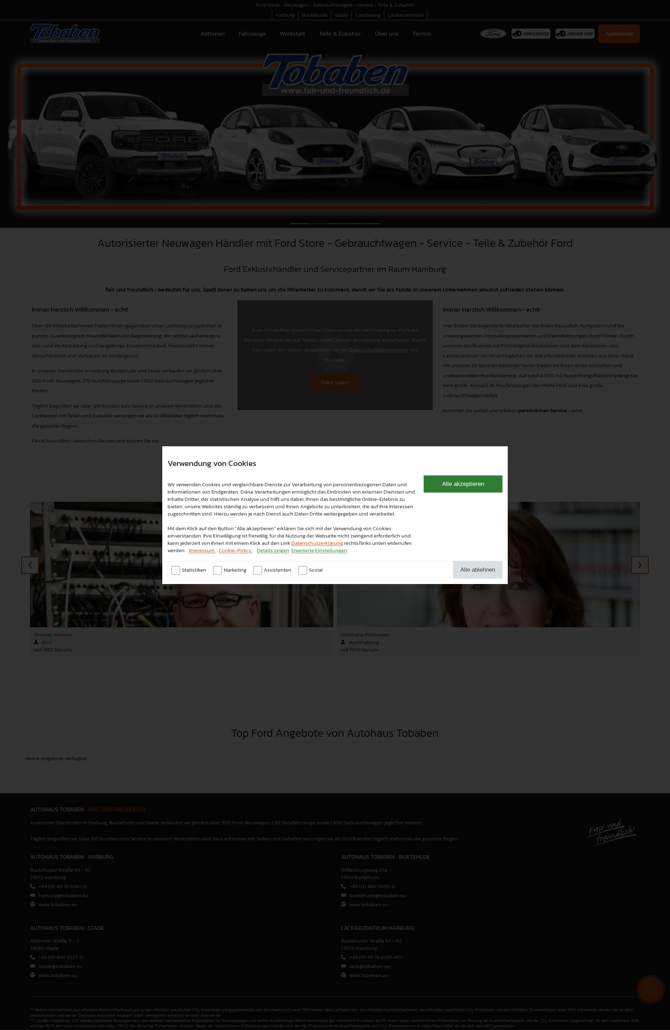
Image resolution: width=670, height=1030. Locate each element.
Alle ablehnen (477, 569)
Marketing (235, 570)
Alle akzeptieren (463, 483)
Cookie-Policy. (236, 550)
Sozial (316, 570)
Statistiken (194, 570)
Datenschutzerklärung (317, 543)
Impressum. (202, 550)
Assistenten (277, 570)
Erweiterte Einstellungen (319, 550)
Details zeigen (273, 550)
